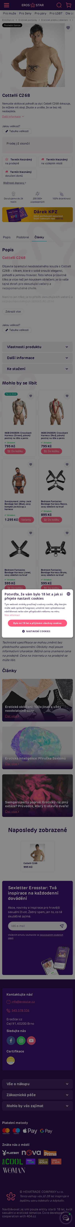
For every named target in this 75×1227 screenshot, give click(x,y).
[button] (37, 631)
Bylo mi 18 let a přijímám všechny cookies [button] (37, 623)
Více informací (12, 615)
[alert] (37, 613)
